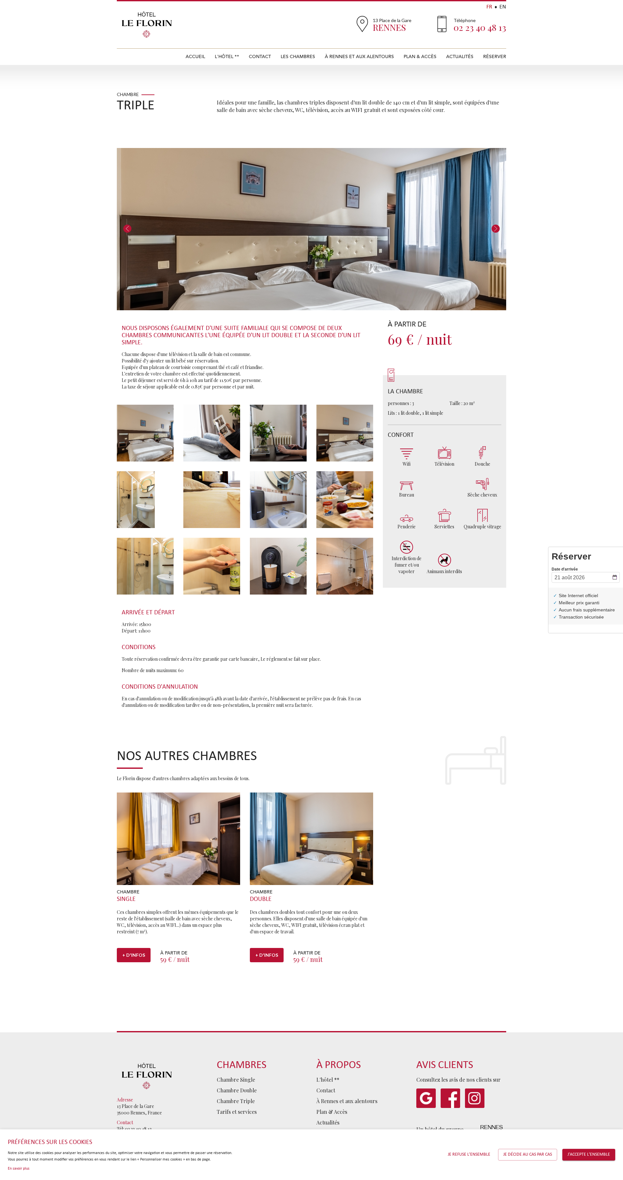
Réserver (494, 56)
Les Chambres (298, 56)
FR (489, 7)
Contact (260, 56)
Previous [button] (127, 229)
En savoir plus (19, 1169)
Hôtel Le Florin (147, 24)
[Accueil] (147, 1075)
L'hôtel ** (227, 56)
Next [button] (496, 229)
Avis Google (426, 1098)
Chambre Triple (236, 1101)
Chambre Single (236, 1079)
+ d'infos (133, 955)
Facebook (450, 1098)
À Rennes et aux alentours (359, 56)
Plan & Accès (420, 56)
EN (502, 7)
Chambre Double (237, 1090)
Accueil (195, 56)
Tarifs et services (237, 1111)
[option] (311, 229)
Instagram (474, 1098)
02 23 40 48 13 (480, 27)
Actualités (459, 56)
